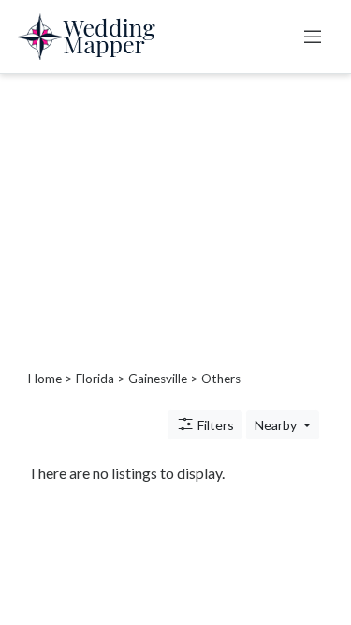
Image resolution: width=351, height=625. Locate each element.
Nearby (277, 425)
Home (45, 378)
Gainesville (157, 378)
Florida (95, 378)
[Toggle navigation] (312, 36)
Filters (214, 425)
